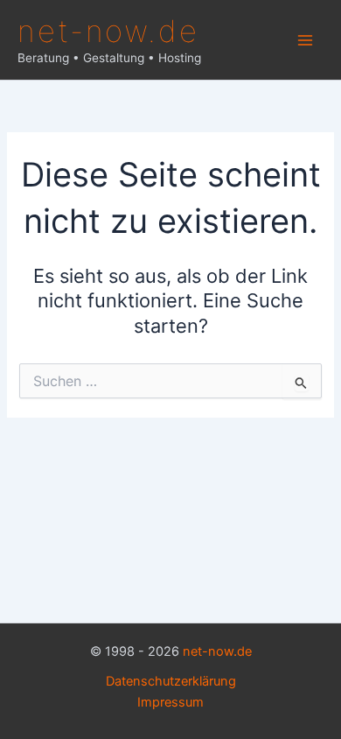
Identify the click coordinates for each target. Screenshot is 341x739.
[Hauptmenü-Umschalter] (305, 40)
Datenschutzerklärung (171, 681)
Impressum (170, 702)
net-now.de (108, 30)
